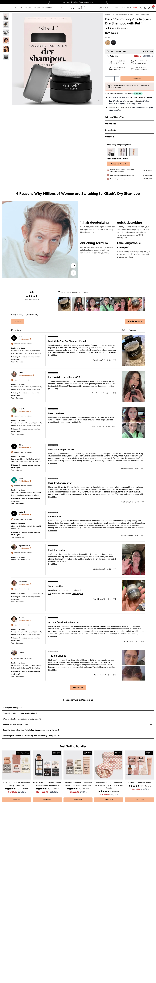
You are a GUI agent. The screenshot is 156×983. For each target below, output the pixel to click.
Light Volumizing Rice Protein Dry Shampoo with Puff (107, 42)
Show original (77, 594)
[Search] (141, 7)
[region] (78, 2)
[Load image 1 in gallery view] (6, 16)
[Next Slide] (143, 304)
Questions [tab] (32, 315)
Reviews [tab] (17, 315)
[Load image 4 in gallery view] (6, 40)
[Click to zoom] (99, 100)
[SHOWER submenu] (54, 8)
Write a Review (137, 322)
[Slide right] (106, 2)
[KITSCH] (78, 8)
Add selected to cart (118, 164)
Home (107, 14)
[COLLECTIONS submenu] (111, 8)
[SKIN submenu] (42, 8)
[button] (116, 28)
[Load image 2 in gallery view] (6, 24)
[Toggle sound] (73, 265)
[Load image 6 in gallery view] (6, 57)
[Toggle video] (73, 273)
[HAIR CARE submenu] (25, 8)
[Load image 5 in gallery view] (6, 49)
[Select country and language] (149, 8)
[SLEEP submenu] (63, 8)
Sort (124, 330)
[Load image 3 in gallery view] (6, 32)
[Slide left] (49, 2)
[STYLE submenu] (34, 8)
